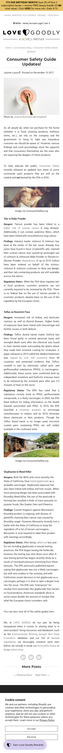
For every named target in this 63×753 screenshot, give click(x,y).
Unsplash (42, 116)
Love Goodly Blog (22, 48)
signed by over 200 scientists (28, 357)
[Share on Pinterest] (39, 658)
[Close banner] (60, 5)
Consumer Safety (49, 165)
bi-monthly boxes (47, 645)
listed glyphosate (39, 481)
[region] (31, 5)
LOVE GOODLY (22, 622)
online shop (16, 649)
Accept (31, 728)
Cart (47, 23)
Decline (31, 737)
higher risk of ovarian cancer (21, 228)
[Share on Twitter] (31, 658)
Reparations (28, 260)
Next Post (41, 675)
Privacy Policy (47, 720)
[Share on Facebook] (23, 658)
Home (8, 48)
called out (41, 542)
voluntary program (30, 409)
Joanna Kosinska (23, 116)
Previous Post (24, 675)
